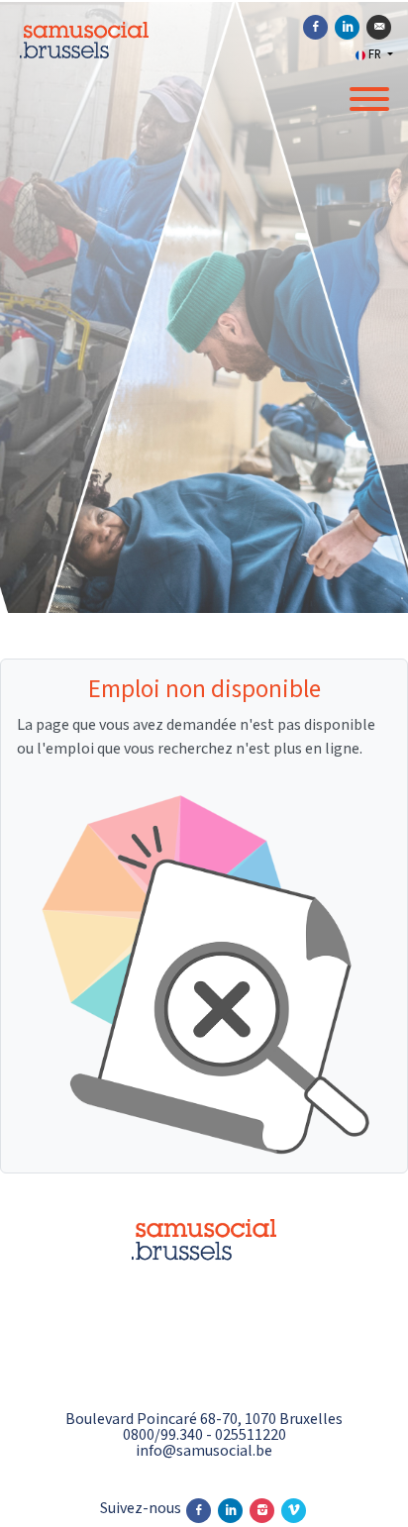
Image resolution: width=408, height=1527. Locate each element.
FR (374, 54)
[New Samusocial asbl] (204, 1291)
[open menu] (368, 95)
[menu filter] (204, 1)
